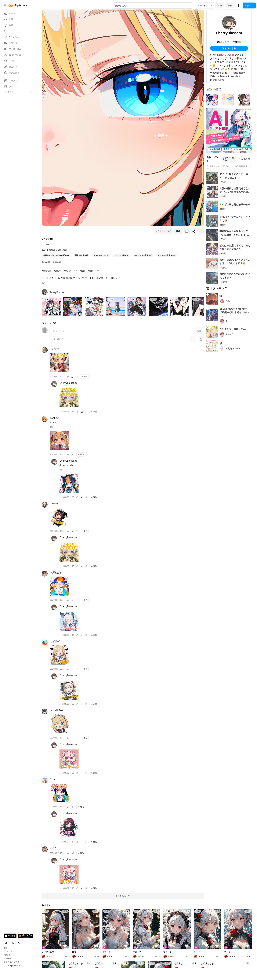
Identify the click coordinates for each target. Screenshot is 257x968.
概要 (5, 948)
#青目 (90, 270)
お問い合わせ (9, 955)
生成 (220, 5)
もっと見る (243, 159)
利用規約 (7, 958)
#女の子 (57, 270)
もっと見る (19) (123, 895)
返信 (85, 376)
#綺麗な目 (46, 270)
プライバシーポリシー (12, 962)
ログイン (249, 5)
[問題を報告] (77, 377)
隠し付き (57, 339)
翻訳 (43, 283)
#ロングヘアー (70, 270)
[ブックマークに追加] (187, 231)
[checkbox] (51, 339)
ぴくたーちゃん (10, 951)
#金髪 (82, 270)
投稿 (230, 5)
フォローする (229, 48)
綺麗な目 (57, 262)
